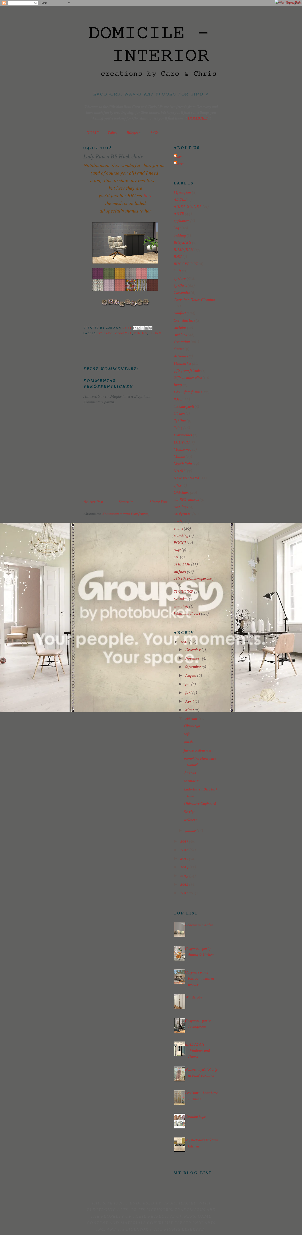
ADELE (180, 199)
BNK (178, 257)
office (178, 485)
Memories (191, 781)
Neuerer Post (93, 502)
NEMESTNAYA (187, 478)
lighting (180, 421)
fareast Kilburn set (198, 750)
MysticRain (183, 464)
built (177, 271)
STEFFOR (182, 564)
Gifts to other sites (188, 378)
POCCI (180, 543)
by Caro (105, 333)
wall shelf (181, 606)
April (190, 701)
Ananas (190, 773)
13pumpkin (182, 192)
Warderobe (193, 997)
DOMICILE (198, 118)
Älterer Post (158, 502)
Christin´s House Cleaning (194, 300)
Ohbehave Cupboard (200, 804)
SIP (176, 557)
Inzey (178, 385)
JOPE (178, 399)
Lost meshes (183, 435)
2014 (184, 867)
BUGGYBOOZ (186, 264)
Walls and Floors (187, 613)
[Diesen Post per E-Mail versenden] (135, 328)
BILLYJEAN (184, 250)
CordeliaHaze (184, 320)
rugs (177, 550)
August (191, 676)
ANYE (179, 214)
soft (187, 734)
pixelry (179, 521)
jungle (188, 742)
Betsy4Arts (182, 243)
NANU (179, 471)
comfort (123, 333)
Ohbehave (181, 493)
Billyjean (134, 133)
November (193, 658)
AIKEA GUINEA (188, 207)
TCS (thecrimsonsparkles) (193, 579)
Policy (112, 133)
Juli (188, 684)
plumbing (181, 536)
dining (140, 333)
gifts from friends (187, 371)
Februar (191, 719)
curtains (180, 328)
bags (177, 228)
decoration (182, 342)
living (155, 333)
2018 (184, 642)
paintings (181, 507)
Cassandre (182, 293)
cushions (180, 335)
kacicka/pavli (184, 406)
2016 (184, 850)
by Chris (180, 286)
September (193, 667)
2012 (184, 884)
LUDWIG (182, 442)
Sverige (189, 812)
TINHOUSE (183, 592)
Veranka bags (195, 1117)
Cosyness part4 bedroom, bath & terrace (199, 979)
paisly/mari (182, 514)
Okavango (192, 726)
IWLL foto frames (188, 392)
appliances (181, 221)
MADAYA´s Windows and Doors (197, 1051)
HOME (92, 133)
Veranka (180, 599)
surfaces (180, 571)
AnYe (154, 133)
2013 (184, 876)
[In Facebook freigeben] (146, 328)
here (147, 195)
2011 (184, 893)
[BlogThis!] (139, 328)
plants (178, 528)
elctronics (181, 356)
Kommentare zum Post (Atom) (126, 514)
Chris (179, 164)
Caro (178, 157)
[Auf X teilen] (143, 328)
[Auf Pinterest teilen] (150, 328)
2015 (184, 859)
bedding (180, 235)
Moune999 (182, 450)
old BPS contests (186, 500)
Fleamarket (182, 363)
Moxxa (179, 457)
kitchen (179, 414)
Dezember (193, 650)
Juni (188, 693)
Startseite (126, 502)
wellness (190, 820)
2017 (184, 841)
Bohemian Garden (199, 925)
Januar (191, 831)
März (190, 710)
